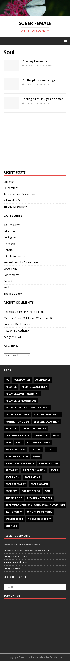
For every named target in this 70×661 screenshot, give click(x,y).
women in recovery (39, 512)
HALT (19, 442)
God (8, 442)
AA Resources (12, 225)
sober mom (13, 477)
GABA (56, 435)
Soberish (9, 181)
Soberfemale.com (53, 657)
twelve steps (14, 512)
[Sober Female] (35, 14)
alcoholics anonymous (21, 400)
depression (41, 435)
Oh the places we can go (39, 80)
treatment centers (39, 498)
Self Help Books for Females (21, 262)
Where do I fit (12, 200)
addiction (9, 231)
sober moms (32, 477)
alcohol (11, 386)
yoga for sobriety (40, 519)
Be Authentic (23, 324)
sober (54, 470)
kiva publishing (15, 449)
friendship (9, 243)
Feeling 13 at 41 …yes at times (42, 99)
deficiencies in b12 (17, 435)
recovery (12, 470)
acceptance (42, 379)
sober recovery (16, 484)
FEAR (18, 337)
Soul (6, 287)
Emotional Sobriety (15, 206)
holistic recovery (38, 442)
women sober (14, 519)
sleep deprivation (34, 470)
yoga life (11, 526)
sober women (39, 484)
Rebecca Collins (13, 312)
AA (7, 379)
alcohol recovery (17, 414)
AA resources (22, 379)
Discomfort (11, 188)
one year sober (49, 463)
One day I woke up (34, 61)
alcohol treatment (47, 414)
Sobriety (9, 281)
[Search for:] (35, 586)
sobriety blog (31, 491)
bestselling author (46, 421)
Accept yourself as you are (20, 194)
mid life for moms (14, 256)
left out (35, 449)
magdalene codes (17, 456)
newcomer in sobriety (20, 463)
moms (36, 456)
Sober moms (11, 275)
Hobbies (9, 250)
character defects (34, 428)
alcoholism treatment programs (27, 407)
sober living (10, 268)
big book (11, 428)
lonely (51, 449)
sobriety (11, 491)
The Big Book (14, 498)
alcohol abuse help (34, 386)
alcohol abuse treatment (22, 393)
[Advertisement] (35, 143)
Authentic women (17, 421)
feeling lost (10, 237)
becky (49, 65)
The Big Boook (13, 293)
